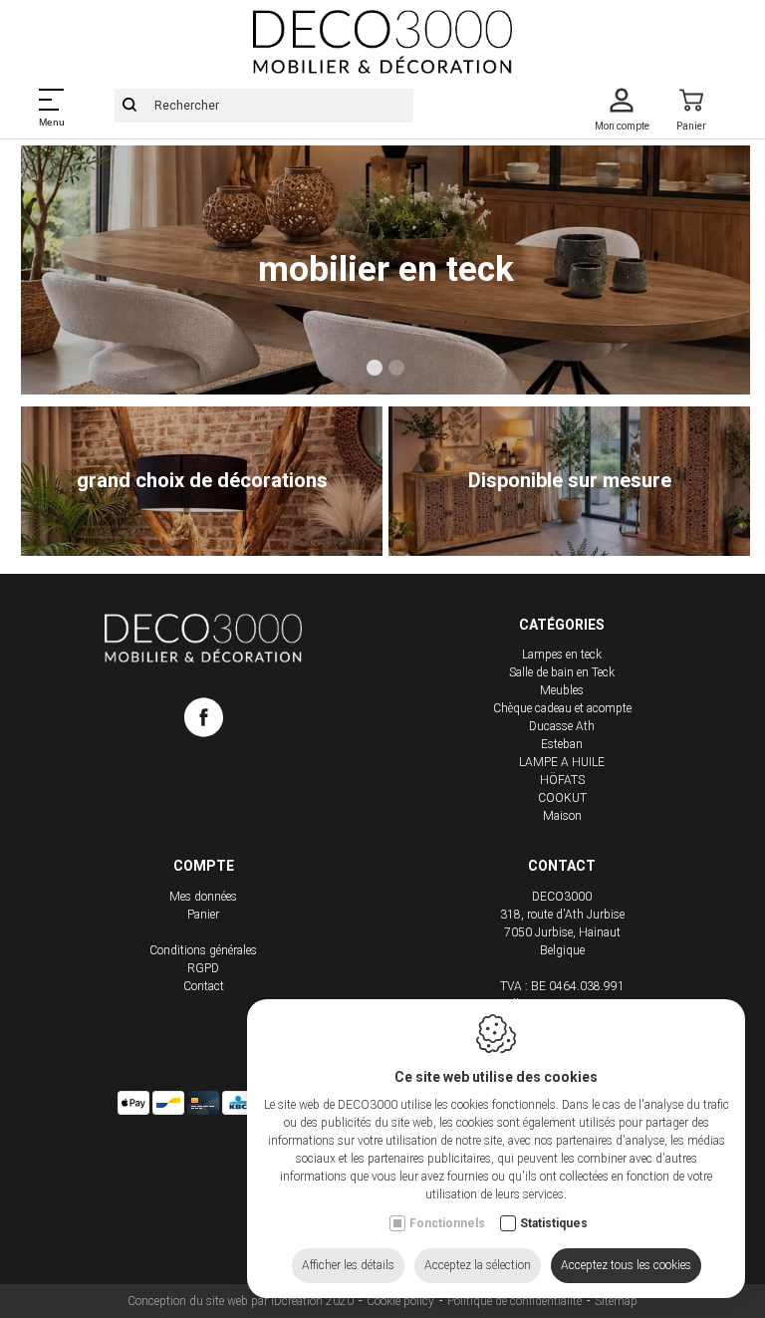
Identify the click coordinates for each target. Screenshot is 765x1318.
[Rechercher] (129, 106)
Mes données (203, 897)
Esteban (562, 744)
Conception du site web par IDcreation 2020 (241, 1301)
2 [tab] (396, 368)
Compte (203, 866)
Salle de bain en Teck (562, 672)
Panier (203, 915)
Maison (562, 816)
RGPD (203, 968)
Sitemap (616, 1301)
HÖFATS (562, 780)
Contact (203, 986)
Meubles (562, 690)
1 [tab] (374, 368)
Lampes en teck (562, 654)
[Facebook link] (203, 721)
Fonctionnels (447, 1223)
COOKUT (562, 798)
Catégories (562, 625)
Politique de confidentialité (514, 1301)
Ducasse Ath (562, 726)
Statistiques (554, 1223)
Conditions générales (203, 950)
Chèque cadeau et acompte (562, 708)
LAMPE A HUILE (562, 762)
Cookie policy (400, 1301)
